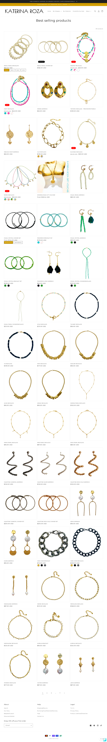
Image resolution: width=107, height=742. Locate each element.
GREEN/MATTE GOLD (12, 199)
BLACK (75, 242)
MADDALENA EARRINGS (10, 604)
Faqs (38, 713)
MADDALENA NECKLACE (11, 643)
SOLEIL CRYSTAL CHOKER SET (12, 238)
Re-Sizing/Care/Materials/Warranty (47, 711)
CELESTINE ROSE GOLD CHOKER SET (47, 521)
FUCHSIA (8, 113)
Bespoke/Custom (9, 713)
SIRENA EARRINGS (42, 109)
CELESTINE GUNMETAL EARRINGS (13, 482)
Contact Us (40, 716)
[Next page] (64, 693)
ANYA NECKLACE (42, 363)
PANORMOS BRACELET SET (44, 238)
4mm (23, 70)
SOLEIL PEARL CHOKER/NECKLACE (13, 324)
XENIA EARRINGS (75, 521)
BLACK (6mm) (18, 242)
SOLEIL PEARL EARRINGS (77, 195)
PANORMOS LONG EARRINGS (45, 281)
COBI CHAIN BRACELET (43, 561)
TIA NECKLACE (8, 363)
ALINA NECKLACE (9, 403)
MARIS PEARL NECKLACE (11, 442)
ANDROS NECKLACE (76, 65)
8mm (12, 70)
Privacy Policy (74, 711)
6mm (18, 70)
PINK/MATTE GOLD (8, 199)
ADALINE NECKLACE (76, 363)
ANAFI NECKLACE (9, 109)
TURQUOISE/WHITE (71, 70)
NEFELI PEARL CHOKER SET (45, 65)
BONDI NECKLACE (9, 195)
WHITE (78, 70)
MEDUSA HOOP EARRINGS (11, 152)
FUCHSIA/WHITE (75, 70)
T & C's (72, 708)
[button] (57, 11)
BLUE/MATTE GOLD (15, 199)
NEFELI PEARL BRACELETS (11, 65)
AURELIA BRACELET (42, 643)
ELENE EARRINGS (9, 561)
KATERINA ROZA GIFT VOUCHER (46, 195)
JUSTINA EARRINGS (42, 682)
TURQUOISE (5, 113)
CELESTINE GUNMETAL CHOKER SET (14, 521)
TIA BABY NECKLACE (76, 324)
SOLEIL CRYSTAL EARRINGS (78, 238)
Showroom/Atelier (9, 716)
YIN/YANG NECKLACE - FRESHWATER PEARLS (83, 109)
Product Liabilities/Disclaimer (79, 713)
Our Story (7, 711)
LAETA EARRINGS (75, 682)
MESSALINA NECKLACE (76, 604)
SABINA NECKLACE (42, 604)
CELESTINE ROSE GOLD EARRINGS (80, 482)
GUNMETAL (45, 565)
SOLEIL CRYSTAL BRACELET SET (13, 281)
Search (6, 708)
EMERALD (71, 242)
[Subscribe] (31, 725)
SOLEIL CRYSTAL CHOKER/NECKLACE (80, 281)
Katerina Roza (55, 738)
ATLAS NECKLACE (42, 324)
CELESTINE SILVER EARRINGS (45, 482)
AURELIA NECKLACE (76, 643)
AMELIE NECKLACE (42, 403)
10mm (6, 70)
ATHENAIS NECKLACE (10, 682)
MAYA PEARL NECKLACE (77, 442)
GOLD (38, 156)
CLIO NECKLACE (41, 152)
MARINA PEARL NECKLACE (77, 403)
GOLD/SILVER (41, 156)
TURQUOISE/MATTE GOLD (5, 199)
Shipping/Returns (42, 708)
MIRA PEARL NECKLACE (43, 442)
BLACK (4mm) (8, 242)
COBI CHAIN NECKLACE (76, 561)
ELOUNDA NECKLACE (76, 152)
